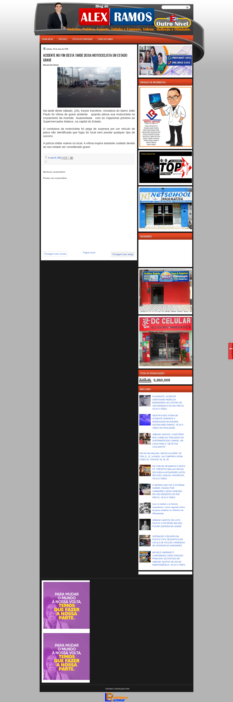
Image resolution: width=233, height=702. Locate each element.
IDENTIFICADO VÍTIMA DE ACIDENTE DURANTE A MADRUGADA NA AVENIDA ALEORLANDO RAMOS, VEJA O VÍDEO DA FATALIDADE (167, 421)
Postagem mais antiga (123, 254)
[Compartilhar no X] (68, 158)
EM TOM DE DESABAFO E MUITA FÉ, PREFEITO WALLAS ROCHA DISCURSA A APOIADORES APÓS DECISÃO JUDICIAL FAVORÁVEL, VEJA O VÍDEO (168, 472)
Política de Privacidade (82, 39)
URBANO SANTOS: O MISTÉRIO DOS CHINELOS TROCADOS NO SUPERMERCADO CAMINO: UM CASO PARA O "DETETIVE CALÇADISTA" (168, 440)
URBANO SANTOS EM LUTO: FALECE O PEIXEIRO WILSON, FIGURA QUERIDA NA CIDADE (167, 523)
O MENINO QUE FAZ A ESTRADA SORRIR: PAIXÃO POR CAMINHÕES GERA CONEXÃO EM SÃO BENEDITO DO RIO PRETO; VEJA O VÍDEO (168, 491)
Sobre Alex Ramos (105, 39)
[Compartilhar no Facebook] (71, 158)
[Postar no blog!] (65, 158)
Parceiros (62, 39)
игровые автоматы (54, 1)
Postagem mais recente (55, 254)
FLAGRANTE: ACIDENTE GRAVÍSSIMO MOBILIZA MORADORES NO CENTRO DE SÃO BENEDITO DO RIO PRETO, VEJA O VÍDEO (168, 402)
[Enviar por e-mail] (62, 158)
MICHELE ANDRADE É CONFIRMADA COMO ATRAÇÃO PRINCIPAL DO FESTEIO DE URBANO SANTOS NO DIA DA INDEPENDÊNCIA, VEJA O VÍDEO (168, 558)
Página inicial (47, 39)
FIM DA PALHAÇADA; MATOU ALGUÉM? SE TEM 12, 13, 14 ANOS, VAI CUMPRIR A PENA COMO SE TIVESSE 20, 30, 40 (161, 456)
